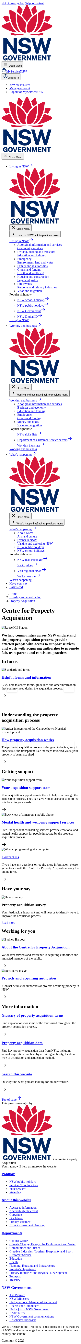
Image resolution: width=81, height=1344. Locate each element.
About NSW (25, 533)
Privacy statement (20, 1221)
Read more (8, 922)
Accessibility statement (23, 1211)
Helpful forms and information (26, 677)
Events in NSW (27, 540)
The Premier (17, 1295)
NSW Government (16, 1287)
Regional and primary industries (37, 287)
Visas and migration (29, 291)
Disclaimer (16, 1218)
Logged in (13, 77)
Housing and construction (33, 276)
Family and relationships (32, 266)
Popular (8, 1174)
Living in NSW (21, 241)
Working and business (25, 400)
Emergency (24, 259)
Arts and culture (27, 536)
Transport (15, 1276)
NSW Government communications (31, 1316)
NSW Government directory (27, 1225)
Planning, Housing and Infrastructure (32, 1265)
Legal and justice (27, 280)
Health (13, 1262)
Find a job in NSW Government (29, 1309)
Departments (12, 1233)
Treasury (14, 1280)
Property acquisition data (22, 1043)
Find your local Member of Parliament (33, 1302)
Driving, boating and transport (36, 251)
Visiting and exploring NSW (35, 543)
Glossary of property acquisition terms (32, 1015)
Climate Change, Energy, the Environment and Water (42, 1244)
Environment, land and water (35, 262)
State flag (15, 1192)
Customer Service (20, 1255)
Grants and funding (29, 269)
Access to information (23, 1207)
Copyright (15, 1214)
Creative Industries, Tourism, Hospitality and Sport (40, 1251)
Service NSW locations (23, 1185)
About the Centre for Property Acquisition (36, 947)
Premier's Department (22, 1269)
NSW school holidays (30, 550)
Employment (25, 414)
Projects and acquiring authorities (29, 978)
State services (17, 1188)
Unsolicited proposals (22, 1320)
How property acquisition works (28, 740)
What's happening (22, 529)
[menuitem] (19, 84)
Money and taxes (28, 421)
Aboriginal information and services (39, 244)
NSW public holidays (30, 547)
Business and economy (31, 407)
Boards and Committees (24, 1305)
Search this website (17, 1074)
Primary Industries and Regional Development (38, 1272)
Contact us (10, 857)
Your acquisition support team (26, 788)
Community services (30, 248)
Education (15, 1258)
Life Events (24, 283)
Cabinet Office (18, 1240)
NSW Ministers (19, 1298)
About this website (16, 1200)
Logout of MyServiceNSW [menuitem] (26, 92)
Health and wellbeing (30, 273)
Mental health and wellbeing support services (38, 822)
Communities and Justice (24, 1248)
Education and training (31, 255)
